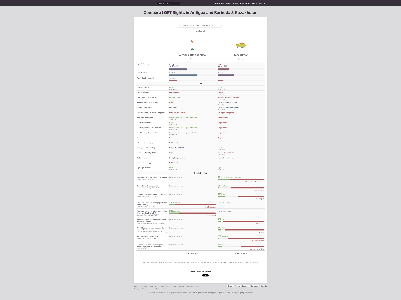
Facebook (245, 286)
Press (151, 286)
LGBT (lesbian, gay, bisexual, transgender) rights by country (208, 293)
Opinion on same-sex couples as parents (151, 194)
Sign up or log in (227, 262)
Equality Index (219, 3)
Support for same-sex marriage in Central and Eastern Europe (151, 220)
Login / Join (262, 3)
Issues (228, 3)
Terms (168, 286)
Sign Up (241, 293)
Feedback (143, 286)
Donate (161, 286)
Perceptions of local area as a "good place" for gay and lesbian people (150, 246)
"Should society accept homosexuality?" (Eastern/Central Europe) (151, 229)
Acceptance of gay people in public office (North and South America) (152, 212)
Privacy (174, 286)
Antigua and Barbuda (192, 55)
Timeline (235, 3)
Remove (192, 59)
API (156, 286)
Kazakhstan (240, 55)
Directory (198, 286)
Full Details (192, 253)
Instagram (254, 286)
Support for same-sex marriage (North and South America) (152, 204)
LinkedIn (263, 286)
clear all (201, 31)
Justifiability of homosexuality (148, 186)
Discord (230, 286)
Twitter (237, 286)
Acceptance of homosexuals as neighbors (152, 177)
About (136, 286)
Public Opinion (245, 3)
